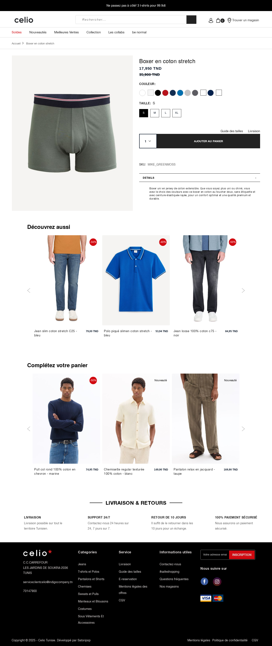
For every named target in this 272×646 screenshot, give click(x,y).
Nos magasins (169, 586)
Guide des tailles (232, 131)
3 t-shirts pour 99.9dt (151, 5)
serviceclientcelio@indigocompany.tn (48, 582)
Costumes (85, 609)
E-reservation (128, 579)
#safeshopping (169, 571)
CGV (122, 600)
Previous (28, 290)
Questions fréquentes (174, 579)
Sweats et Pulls (88, 594)
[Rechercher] (191, 19)
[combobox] (131, 19)
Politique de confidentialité (230, 640)
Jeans (82, 564)
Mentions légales (198, 640)
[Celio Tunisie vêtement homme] (40, 20)
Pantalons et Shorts (91, 579)
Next (243, 290)
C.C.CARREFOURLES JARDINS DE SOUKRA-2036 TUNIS (45, 568)
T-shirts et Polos (88, 571)
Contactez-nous (170, 564)
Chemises (84, 586)
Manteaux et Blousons (93, 601)
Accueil (16, 43)
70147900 (30, 591)
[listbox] (198, 93)
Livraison (254, 131)
